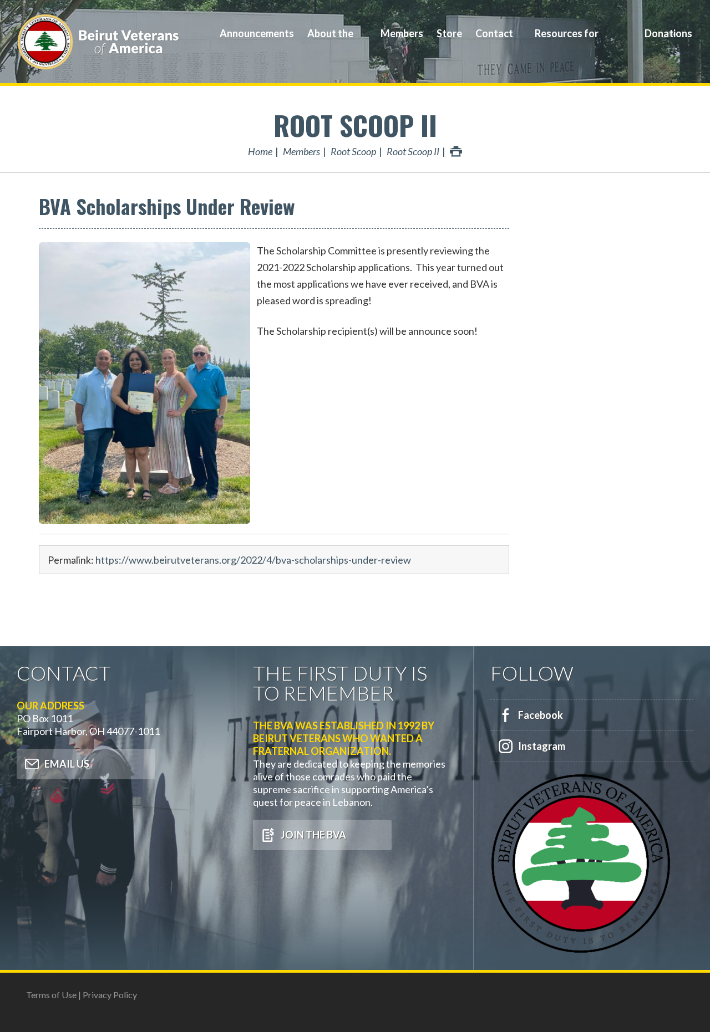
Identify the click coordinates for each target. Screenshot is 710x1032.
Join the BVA (313, 835)
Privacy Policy (110, 994)
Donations (668, 33)
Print (456, 151)
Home (260, 151)
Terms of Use (51, 994)
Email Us (66, 764)
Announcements (257, 33)
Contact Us (494, 41)
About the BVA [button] (330, 41)
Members (402, 33)
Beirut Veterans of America (100, 42)
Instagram (541, 746)
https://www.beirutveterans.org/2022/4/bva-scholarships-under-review (253, 560)
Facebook (540, 715)
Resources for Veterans (567, 41)
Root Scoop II (355, 125)
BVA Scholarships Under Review (167, 206)
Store (449, 33)
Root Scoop (353, 151)
